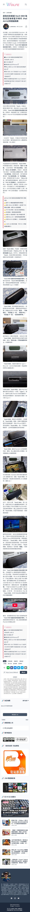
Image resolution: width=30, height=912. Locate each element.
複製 (24, 672)
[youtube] (18, 898)
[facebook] (11, 898)
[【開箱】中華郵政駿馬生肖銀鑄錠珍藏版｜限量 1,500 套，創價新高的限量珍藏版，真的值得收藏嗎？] (6, 832)
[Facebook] (11, 667)
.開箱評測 (16, 661)
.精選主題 (21, 661)
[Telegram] (18, 667)
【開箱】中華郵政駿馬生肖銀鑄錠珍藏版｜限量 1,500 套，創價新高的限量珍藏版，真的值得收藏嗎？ (20, 831)
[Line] (8, 667)
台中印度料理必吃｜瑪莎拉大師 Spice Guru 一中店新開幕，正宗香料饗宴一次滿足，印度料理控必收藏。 (20, 841)
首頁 (4, 12)
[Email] (25, 667)
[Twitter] (22, 667)
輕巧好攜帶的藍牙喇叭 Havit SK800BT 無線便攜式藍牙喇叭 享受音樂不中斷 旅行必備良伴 (15, 81)
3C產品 (4, 663)
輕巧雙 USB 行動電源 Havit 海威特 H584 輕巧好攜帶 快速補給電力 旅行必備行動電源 (15, 74)
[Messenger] (15, 667)
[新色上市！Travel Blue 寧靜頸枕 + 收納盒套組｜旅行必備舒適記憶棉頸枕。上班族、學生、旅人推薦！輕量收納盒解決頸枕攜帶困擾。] (6, 852)
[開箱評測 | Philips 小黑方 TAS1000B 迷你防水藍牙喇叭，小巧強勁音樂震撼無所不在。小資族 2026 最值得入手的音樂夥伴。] (6, 823)
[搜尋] (25, 4)
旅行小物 (10, 663)
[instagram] (15, 898)
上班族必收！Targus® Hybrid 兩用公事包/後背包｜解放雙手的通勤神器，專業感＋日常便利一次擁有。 (20, 861)
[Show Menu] (4, 4)
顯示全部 (25, 700)
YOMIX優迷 (9, 62)
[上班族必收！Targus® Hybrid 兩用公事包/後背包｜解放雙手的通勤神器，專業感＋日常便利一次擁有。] (6, 862)
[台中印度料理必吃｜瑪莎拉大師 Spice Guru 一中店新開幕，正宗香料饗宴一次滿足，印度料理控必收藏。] (6, 842)
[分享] (25, 26)
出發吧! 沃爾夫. (14, 908)
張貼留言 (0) (15, 714)
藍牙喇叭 (20, 663)
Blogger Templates (15, 906)
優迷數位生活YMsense (11, 64)
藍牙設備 (15, 663)
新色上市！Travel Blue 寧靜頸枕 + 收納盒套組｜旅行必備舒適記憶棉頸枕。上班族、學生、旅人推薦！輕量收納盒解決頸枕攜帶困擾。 (20, 851)
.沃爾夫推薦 (9, 12)
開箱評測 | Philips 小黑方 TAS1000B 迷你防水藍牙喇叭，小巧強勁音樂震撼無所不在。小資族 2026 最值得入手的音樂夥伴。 (20, 822)
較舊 (27, 719)
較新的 (3, 719)
